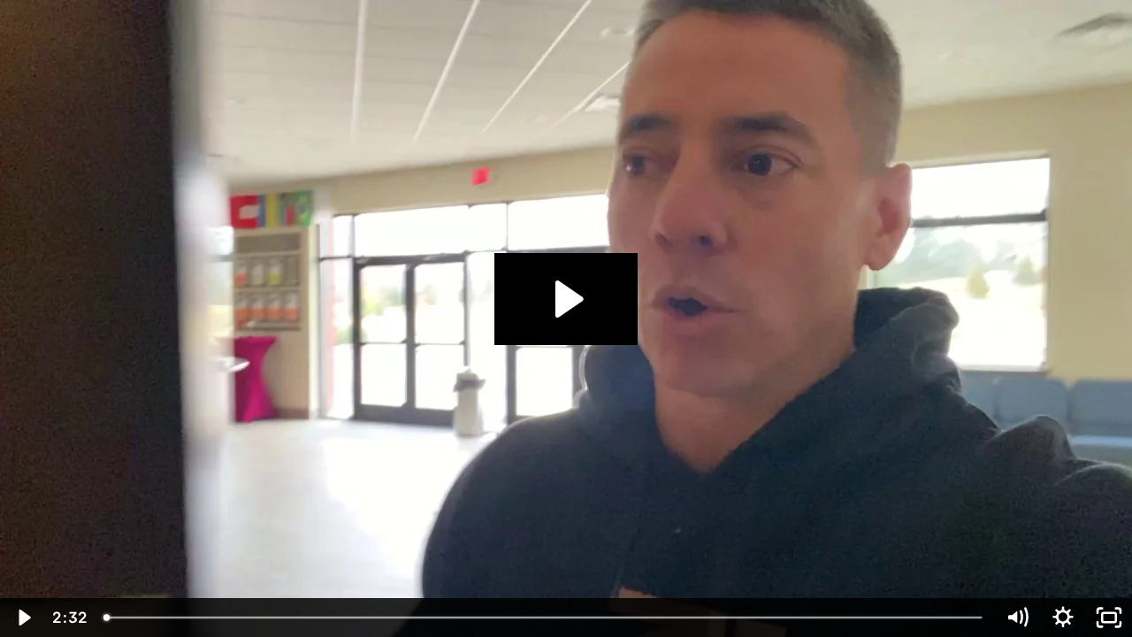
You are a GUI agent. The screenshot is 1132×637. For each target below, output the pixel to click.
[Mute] (1017, 617)
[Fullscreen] (1109, 617)
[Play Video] (23, 617)
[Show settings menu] (1063, 617)
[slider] (544, 617)
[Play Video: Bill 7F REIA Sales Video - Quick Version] (566, 299)
